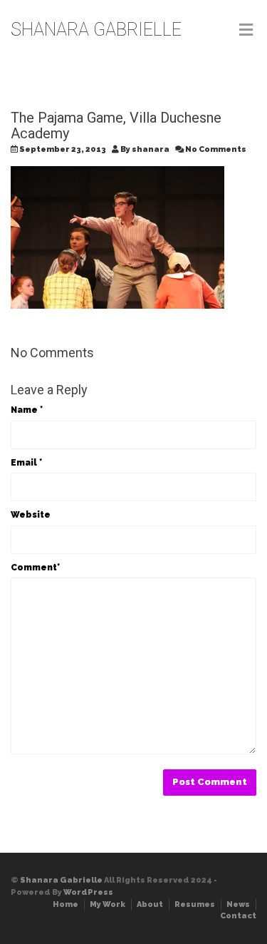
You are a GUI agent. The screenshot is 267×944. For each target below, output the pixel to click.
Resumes (194, 904)
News (238, 904)
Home (65, 904)
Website (31, 515)
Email (26, 463)
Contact (238, 915)
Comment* (35, 568)
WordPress (88, 892)
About (150, 904)
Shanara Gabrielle (61, 880)
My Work (107, 904)
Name (27, 410)
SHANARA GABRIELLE (96, 29)
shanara (150, 149)
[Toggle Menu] (246, 30)
